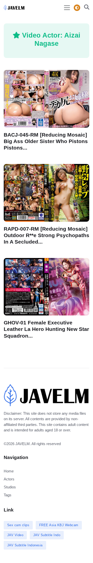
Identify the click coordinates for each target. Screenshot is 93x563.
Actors (9, 479)
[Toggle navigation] (67, 7)
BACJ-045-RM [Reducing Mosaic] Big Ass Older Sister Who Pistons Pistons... (46, 141)
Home (9, 471)
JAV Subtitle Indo (47, 535)
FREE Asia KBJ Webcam (58, 525)
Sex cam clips (18, 525)
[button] (85, 8)
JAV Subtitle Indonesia (25, 545)
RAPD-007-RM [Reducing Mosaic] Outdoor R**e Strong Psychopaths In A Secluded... (46, 235)
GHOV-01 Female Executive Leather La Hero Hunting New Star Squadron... (46, 329)
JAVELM (22, 444)
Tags (7, 495)
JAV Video (15, 535)
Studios (10, 487)
